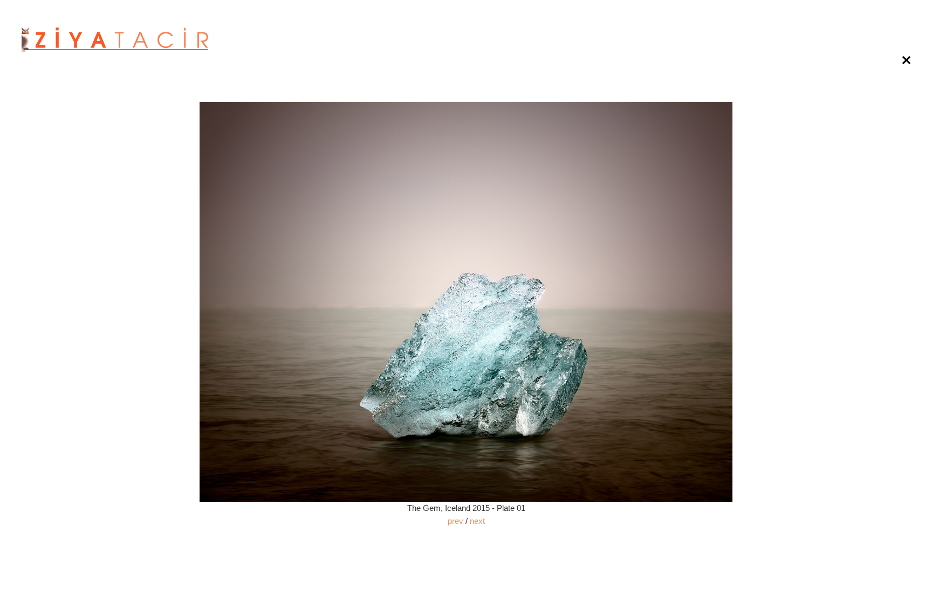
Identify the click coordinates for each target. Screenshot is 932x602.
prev (455, 520)
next (477, 520)
